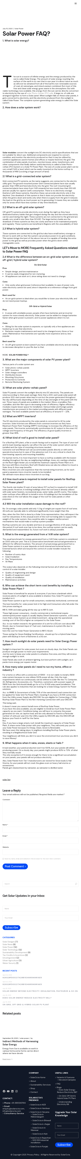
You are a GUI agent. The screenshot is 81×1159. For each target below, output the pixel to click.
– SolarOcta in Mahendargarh (37, 1115)
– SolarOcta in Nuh (39, 1134)
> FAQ (57, 1083)
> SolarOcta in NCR (37, 1104)
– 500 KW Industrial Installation (40, 1141)
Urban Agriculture (10, 960)
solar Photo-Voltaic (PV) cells (40, 93)
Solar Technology (10, 949)
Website (6, 847)
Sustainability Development (15, 952)
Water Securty (9, 963)
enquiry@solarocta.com (13, 1108)
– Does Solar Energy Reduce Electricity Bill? (67, 1090)
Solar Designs (9, 941)
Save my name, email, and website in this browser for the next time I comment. (33, 859)
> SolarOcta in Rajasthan (40, 1137)
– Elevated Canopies (66, 1079)
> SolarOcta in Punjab (38, 1146)
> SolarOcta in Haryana (39, 1112)
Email (5, 836)
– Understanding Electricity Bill (64, 1103)
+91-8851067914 (18, 1103)
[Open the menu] (75, 3)
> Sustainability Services (40, 1084)
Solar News (8, 944)
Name (5, 825)
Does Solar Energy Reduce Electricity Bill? (27, 998)
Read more (7, 1059)
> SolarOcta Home (37, 1077)
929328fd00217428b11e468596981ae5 (22, 977)
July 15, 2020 (8, 29)
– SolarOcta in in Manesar (38, 1128)
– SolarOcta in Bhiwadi (41, 1120)
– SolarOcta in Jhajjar (40, 1124)
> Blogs (58, 1087)
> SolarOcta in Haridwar (39, 1108)
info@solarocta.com (12, 1111)
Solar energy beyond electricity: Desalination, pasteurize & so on (40, 991)
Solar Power (19, 29)
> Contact (33, 1092)
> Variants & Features (64, 1077)
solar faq (6, 779)
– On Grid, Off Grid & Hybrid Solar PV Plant (66, 1097)
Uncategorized (9, 957)
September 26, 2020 (10, 1038)
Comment (6, 800)
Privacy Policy (33, 1154)
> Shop (32, 1088)
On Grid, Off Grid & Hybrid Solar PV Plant (26, 1004)
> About (32, 1081)
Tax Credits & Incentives (14, 955)
